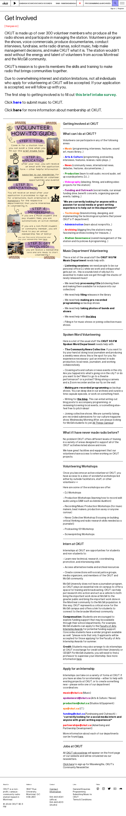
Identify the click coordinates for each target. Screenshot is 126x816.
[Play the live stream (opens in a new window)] (15, 3)
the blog (91, 316)
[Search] (115, 3)
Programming (79, 791)
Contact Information (55, 790)
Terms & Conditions (82, 799)
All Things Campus (103, 422)
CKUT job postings (76, 752)
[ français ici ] (11, 26)
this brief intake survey (95, 94)
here (17, 102)
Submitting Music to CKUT (82, 795)
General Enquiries (81, 789)
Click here (68, 764)
